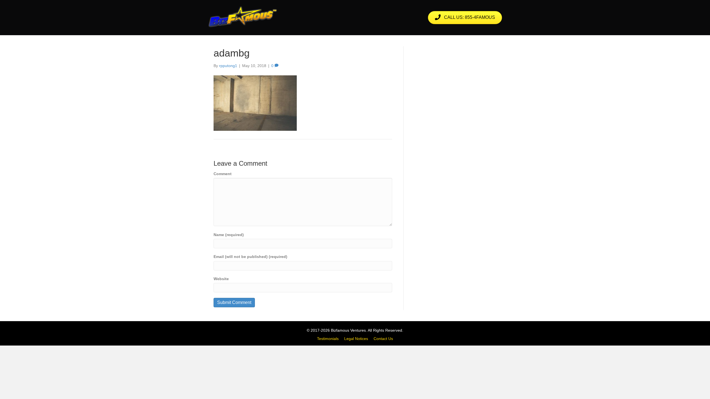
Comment (223, 174)
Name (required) (229, 234)
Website (221, 279)
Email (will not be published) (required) (250, 256)
